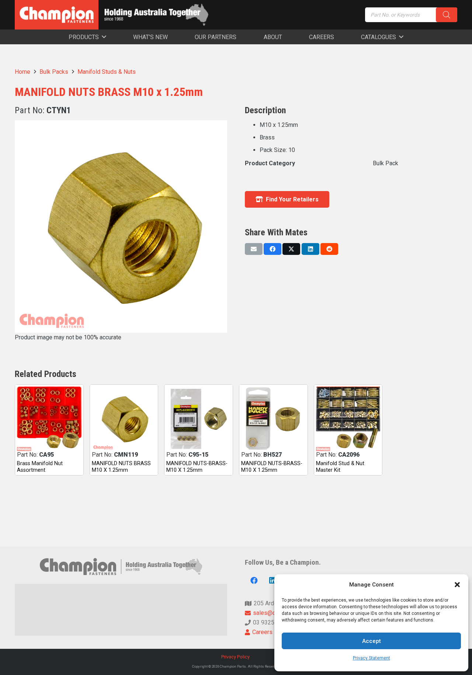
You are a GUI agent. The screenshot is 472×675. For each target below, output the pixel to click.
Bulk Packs (53, 71)
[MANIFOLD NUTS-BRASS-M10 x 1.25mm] (198, 419)
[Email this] (254, 249)
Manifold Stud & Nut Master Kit (340, 466)
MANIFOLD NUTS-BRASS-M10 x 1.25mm (197, 466)
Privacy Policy (236, 657)
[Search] (446, 14)
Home (22, 71)
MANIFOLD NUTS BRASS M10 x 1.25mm (121, 466)
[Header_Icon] (56, 15)
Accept (371, 641)
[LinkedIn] (272, 580)
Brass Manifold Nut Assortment (40, 466)
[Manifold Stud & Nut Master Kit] (348, 419)
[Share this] (272, 249)
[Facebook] (254, 580)
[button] (457, 584)
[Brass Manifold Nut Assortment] (49, 419)
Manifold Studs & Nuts (106, 71)
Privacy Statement (371, 658)
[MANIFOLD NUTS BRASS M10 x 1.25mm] (124, 419)
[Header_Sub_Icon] (156, 15)
